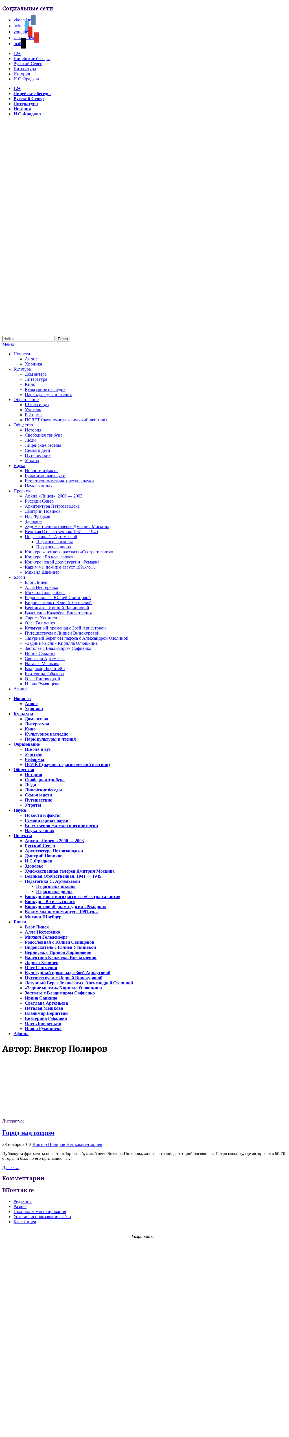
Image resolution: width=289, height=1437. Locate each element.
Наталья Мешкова (42, 663)
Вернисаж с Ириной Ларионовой (57, 607)
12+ (17, 53)
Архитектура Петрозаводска (52, 506)
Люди (30, 440)
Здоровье (33, 521)
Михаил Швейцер (42, 572)
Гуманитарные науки (45, 475)
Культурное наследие (45, 389)
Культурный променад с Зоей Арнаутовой (65, 628)
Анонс (31, 359)
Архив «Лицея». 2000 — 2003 (53, 496)
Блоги (19, 577)
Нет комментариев (84, 1144)
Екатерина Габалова (44, 673)
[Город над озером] (44, 1115)
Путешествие (38, 455)
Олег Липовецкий (42, 678)
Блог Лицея (36, 582)
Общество (23, 424)
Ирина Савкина (40, 653)
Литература (25, 68)
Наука (19, 465)
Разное (20, 1206)
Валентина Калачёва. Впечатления (58, 612)
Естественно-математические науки (59, 480)
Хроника (33, 364)
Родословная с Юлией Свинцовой (58, 597)
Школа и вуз (37, 404)
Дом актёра (36, 374)
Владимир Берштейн (45, 668)
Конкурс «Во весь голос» (49, 556)
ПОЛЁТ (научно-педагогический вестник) (66, 419)
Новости (22, 353)
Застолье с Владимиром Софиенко (58, 648)
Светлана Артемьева (45, 658)
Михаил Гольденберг (45, 592)
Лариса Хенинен (41, 617)
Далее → (10, 1167)
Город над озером (28, 1132)
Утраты (32, 460)
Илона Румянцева (42, 683)
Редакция (23, 1201)
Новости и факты (41, 470)
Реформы (34, 414)
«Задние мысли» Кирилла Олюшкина (61, 643)
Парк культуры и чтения (48, 394)
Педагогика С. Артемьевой (51, 536)
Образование (26, 399)
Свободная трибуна (43, 435)
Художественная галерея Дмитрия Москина (67, 526)
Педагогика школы (54, 541)
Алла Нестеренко (41, 587)
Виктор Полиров (48, 1144)
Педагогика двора (53, 546)
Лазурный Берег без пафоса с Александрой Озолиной (76, 638)
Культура (22, 369)
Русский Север (28, 63)
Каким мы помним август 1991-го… (60, 567)
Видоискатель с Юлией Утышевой (58, 602)
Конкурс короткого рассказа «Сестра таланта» (69, 551)
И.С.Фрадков (26, 78)
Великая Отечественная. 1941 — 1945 (61, 531)
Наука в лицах (38, 485)
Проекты (22, 490)
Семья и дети (37, 450)
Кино (30, 384)
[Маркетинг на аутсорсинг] (144, 1427)
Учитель (33, 409)
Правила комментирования (40, 1211)
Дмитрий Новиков (43, 511)
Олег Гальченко (40, 622)
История (22, 73)
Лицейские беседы (32, 58)
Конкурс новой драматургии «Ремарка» (63, 562)
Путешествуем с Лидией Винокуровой (62, 633)
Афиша (20, 688)
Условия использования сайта (42, 1216)
